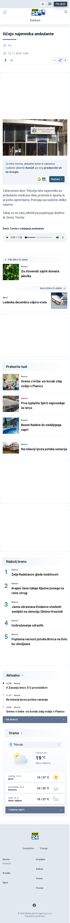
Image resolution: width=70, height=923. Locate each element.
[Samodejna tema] (43, 4)
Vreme (14, 733)
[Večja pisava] (65, 60)
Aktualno (13, 675)
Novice (24, 267)
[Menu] (5, 12)
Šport (5, 298)
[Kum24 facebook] (34, 905)
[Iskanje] (66, 11)
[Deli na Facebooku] (5, 60)
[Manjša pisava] (55, 60)
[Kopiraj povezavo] (11, 60)
